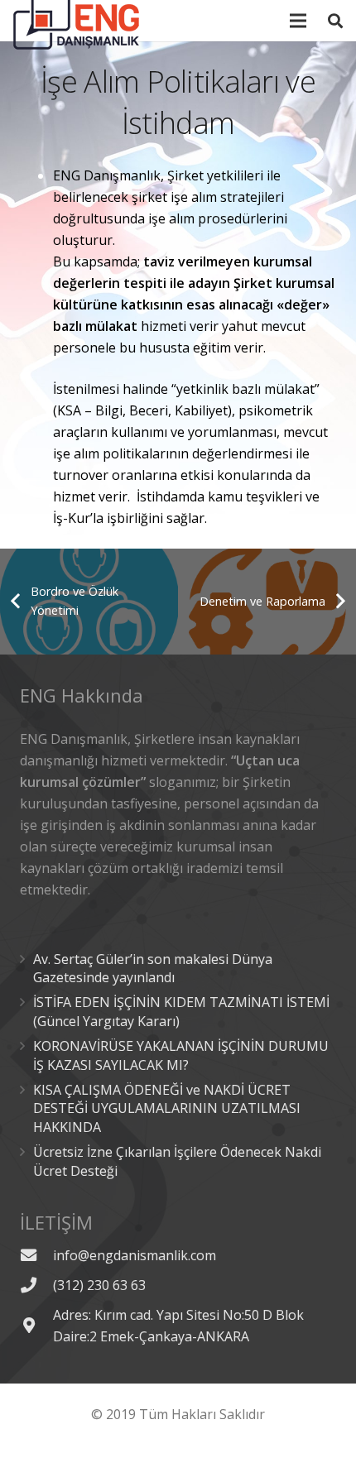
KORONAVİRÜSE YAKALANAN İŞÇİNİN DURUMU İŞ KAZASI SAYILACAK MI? (181, 1055)
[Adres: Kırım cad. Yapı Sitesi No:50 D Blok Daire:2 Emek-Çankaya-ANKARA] (36, 1325)
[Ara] (335, 20)
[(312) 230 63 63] (36, 1285)
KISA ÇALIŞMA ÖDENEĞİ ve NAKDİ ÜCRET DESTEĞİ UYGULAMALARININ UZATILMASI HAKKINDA (167, 1108)
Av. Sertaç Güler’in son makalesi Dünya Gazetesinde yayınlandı (152, 968)
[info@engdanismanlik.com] (36, 1255)
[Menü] (299, 20)
